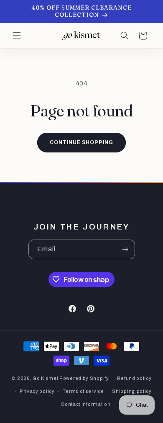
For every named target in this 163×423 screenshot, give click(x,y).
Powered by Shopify (84, 378)
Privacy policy (37, 391)
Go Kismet (45, 378)
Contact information (85, 404)
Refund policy (134, 378)
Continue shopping (81, 142)
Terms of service (83, 391)
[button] (17, 35)
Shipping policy (132, 391)
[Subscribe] (125, 249)
